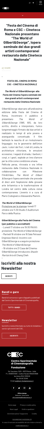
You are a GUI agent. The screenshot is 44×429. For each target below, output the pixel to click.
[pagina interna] (22, 15)
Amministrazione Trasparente (17, 414)
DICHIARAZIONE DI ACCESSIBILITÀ (22, 419)
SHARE (7, 68)
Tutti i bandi (14, 307)
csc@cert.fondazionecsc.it (24, 381)
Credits (34, 414)
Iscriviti (8, 276)
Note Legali (14, 409)
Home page (12, 405)
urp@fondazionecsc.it (22, 425)
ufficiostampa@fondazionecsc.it (22, 397)
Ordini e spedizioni (28, 409)
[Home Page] (6, 8)
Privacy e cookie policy (28, 405)
